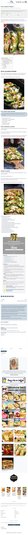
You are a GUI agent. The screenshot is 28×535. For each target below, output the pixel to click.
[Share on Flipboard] (11, 296)
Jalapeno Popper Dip (5, 217)
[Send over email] (7, 296)
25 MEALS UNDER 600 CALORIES (19, 442)
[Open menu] (1, 2)
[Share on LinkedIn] (13, 296)
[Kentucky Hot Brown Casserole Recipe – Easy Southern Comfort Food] (8, 490)
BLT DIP (2, 300)
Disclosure (14, 501)
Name (2, 348)
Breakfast (2, 514)
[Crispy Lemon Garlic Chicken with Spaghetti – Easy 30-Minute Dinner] (3, 490)
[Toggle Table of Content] (11, 58)
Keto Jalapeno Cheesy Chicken (7, 232)
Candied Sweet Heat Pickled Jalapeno (8, 222)
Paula (15, 245)
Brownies (16, 514)
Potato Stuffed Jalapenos (6, 228)
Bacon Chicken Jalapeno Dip (6, 218)
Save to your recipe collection (10, 249)
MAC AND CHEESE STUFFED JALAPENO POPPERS (10, 227)
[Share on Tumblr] (9, 296)
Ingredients (4, 64)
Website (20, 348)
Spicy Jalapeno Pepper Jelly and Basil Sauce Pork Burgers (11, 223)
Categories (2, 527)
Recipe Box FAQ (9, 291)
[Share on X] (5, 296)
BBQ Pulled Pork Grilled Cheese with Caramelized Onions (7, 470)
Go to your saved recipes (19, 249)
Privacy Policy (19, 532)
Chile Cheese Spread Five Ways (7, 229)
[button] (1, 12)
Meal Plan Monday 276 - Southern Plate (10, 324)
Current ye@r (3, 353)
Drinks (15, 510)
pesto (3, 121)
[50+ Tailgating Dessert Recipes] (24, 491)
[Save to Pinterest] (1, 296)
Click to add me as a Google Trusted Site (8, 16)
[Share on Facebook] (3, 296)
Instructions (4, 65)
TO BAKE (5, 66)
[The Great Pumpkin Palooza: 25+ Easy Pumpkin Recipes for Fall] (19, 491)
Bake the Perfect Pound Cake (6, 442)
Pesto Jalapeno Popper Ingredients (7, 60)
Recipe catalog (2, 510)
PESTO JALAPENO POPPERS (6, 59)
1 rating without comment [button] (13, 327)
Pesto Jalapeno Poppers (5, 63)
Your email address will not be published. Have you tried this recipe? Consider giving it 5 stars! (13, 332)
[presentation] (7, 436)
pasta (3, 120)
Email (11, 348)
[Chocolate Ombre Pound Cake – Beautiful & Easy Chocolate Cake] (14, 490)
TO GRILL (5, 67)
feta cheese (4, 124)
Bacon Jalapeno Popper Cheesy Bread (8, 224)
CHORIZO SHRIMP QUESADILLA (22, 300)
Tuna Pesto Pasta (5, 221)
